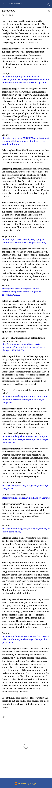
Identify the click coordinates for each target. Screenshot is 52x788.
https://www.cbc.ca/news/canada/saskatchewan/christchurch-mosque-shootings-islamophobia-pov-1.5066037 (26, 639)
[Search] (48, 5)
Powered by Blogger (27, 783)
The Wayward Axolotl (15, 3)
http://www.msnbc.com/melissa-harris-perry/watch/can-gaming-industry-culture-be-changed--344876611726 (24, 347)
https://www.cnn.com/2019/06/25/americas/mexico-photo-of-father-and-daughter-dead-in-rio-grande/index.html (26, 141)
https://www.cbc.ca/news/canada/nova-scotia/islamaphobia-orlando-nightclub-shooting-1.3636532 (22, 292)
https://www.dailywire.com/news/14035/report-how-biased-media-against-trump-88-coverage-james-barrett (25, 439)
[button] (48, 11)
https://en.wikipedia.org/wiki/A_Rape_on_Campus (26, 498)
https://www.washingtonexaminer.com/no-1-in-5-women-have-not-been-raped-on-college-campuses (25, 399)
